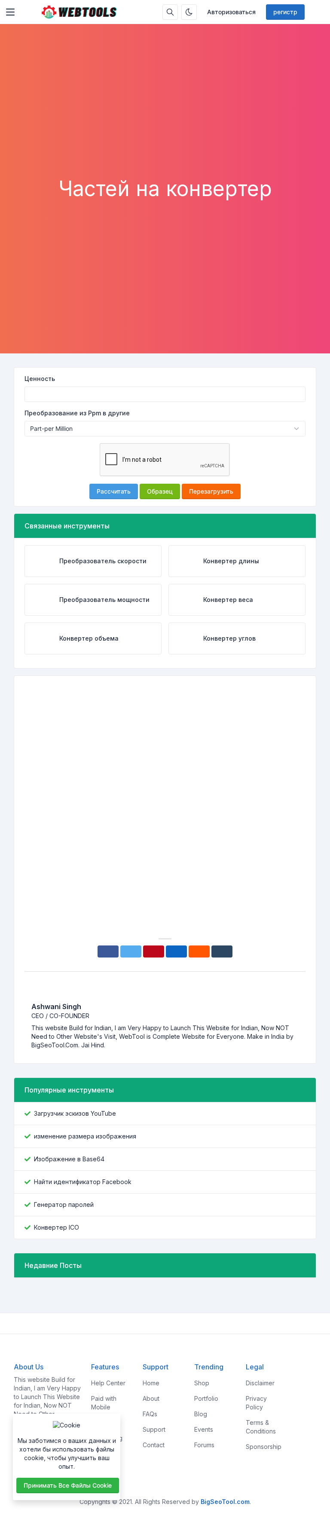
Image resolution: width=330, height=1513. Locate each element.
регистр (285, 11)
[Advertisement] (165, 112)
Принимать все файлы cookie (68, 1485)
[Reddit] (199, 951)
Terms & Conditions (261, 1427)
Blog (200, 1414)
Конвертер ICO (56, 1227)
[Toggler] (10, 12)
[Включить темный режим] (189, 12)
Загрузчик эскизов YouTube (75, 1113)
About (151, 1398)
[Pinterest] (153, 951)
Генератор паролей (64, 1204)
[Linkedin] (176, 951)
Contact (154, 1445)
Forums (204, 1445)
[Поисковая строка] (170, 12)
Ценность (39, 378)
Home (151, 1383)
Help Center (108, 1383)
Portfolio (206, 1398)
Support (154, 1429)
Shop (201, 1383)
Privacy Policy (256, 1403)
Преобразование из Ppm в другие (77, 413)
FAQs (150, 1414)
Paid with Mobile (103, 1403)
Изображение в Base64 (69, 1159)
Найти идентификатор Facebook (82, 1181)
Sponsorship (263, 1446)
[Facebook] (108, 951)
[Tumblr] (221, 951)
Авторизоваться (231, 11)
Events (203, 1429)
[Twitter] (130, 951)
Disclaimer (260, 1383)
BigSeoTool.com (225, 1501)
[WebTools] (79, 12)
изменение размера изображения (85, 1136)
